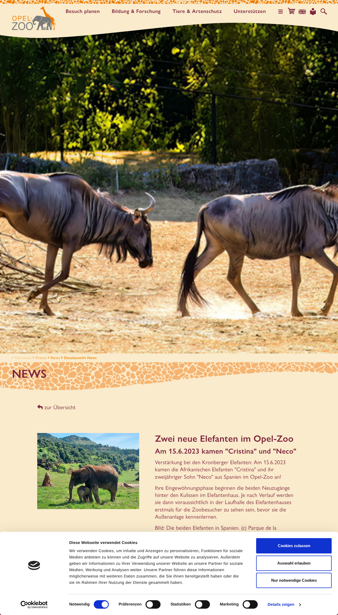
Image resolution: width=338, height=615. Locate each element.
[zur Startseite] (34, 18)
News (55, 357)
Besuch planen (82, 11)
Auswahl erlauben (294, 563)
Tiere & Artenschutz (197, 11)
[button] (292, 12)
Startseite (23, 357)
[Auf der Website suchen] (324, 12)
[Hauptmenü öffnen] (281, 12)
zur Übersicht (59, 407)
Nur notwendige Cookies (294, 580)
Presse (41, 357)
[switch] (153, 604)
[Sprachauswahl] (302, 12)
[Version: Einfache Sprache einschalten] (313, 12)
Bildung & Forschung (136, 11)
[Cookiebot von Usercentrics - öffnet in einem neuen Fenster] (34, 605)
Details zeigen (280, 604)
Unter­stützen (250, 11)
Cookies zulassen (294, 545)
